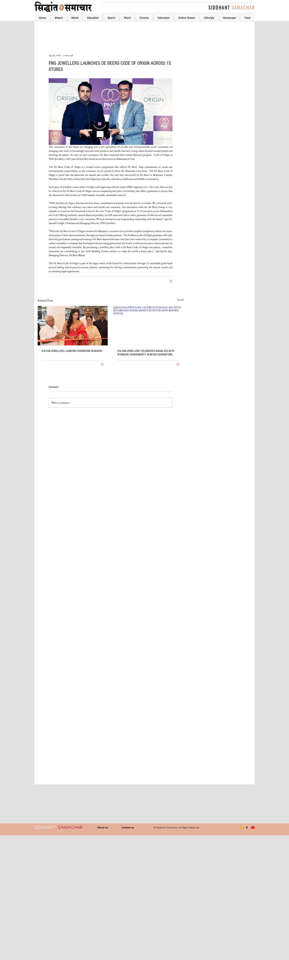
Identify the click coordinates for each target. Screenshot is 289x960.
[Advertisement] (100, 897)
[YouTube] (253, 827)
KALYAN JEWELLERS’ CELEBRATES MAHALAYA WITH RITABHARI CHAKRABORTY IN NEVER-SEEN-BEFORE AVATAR (145, 352)
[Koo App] (241, 827)
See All (180, 299)
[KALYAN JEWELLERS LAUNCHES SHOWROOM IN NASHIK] (73, 325)
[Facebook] (247, 827)
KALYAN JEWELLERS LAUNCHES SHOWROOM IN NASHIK (72, 351)
